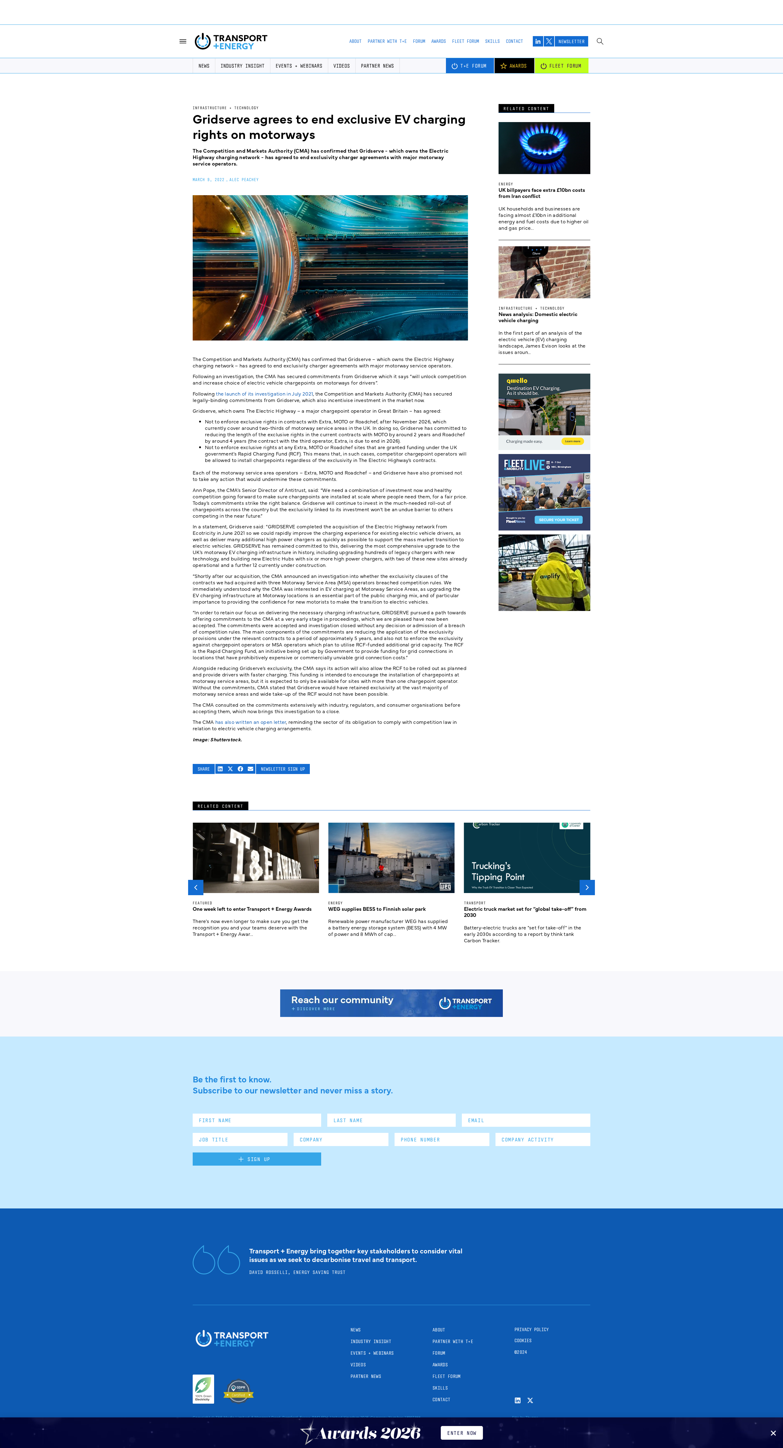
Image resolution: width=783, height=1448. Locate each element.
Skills (492, 41)
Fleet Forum (465, 41)
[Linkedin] (517, 1400)
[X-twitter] (530, 1400)
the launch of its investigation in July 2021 (264, 393)
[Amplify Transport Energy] (544, 608)
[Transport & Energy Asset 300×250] (544, 528)
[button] (220, 769)
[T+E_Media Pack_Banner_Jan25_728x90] (391, 1014)
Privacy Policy (531, 1329)
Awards (438, 41)
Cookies (523, 1340)
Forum (419, 41)
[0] (544, 448)
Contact (514, 41)
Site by (518, 1417)
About (355, 41)
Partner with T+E (387, 41)
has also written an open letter (250, 721)
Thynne (532, 1417)
